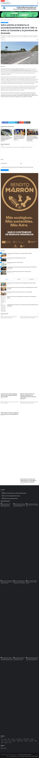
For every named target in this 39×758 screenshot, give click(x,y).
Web (21, 163)
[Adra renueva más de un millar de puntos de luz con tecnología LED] (3, 293)
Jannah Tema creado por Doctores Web (25, 754)
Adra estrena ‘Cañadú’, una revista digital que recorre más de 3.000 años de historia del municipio (20, 0)
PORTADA (6, 22)
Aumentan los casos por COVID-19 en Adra (15, 262)
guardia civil (14, 740)
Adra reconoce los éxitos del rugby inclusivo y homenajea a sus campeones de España (21, 297)
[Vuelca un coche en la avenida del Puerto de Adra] (3, 259)
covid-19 (2, 740)
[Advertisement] (19, 110)
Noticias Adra (11, 19)
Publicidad (22, 756)
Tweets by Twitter (3, 748)
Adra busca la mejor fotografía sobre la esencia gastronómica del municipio (21, 282)
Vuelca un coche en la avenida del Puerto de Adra (16, 257)
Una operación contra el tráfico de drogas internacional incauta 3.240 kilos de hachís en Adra (22, 268)
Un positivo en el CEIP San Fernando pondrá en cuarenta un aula (19, 271)
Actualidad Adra (6, 19)
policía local (6, 742)
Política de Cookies (28, 756)
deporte (10, 740)
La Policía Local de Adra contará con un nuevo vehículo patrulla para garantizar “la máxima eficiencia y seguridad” (6, 138)
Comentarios (31, 279)
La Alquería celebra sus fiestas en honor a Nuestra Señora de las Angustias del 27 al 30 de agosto (22, 305)
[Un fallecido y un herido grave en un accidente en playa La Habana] (3, 255)
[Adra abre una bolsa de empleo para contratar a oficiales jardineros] (32, 583)
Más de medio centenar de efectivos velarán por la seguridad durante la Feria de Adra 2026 (22, 288)
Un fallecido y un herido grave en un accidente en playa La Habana (19, 253)
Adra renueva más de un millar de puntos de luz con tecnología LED (19, 292)
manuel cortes (31, 740)
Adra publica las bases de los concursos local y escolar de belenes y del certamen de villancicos (19, 138)
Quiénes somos (13, 756)
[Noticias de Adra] (19, 7)
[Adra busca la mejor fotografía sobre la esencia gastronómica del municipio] (3, 284)
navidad (35, 740)
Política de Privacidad (34, 756)
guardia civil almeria (20, 740)
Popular (18, 279)
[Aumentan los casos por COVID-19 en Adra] (3, 264)
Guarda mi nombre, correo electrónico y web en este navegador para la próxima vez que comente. (17, 167)
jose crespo (26, 740)
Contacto (18, 756)
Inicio (2, 19)
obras (2, 742)
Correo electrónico (4, 163)
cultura (6, 740)
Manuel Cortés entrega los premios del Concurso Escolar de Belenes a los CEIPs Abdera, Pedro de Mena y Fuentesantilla (32, 138)
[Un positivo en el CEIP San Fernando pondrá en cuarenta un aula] (3, 273)
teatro (10, 742)
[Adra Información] (5, 3)
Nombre (2, 159)
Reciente (6, 279)
